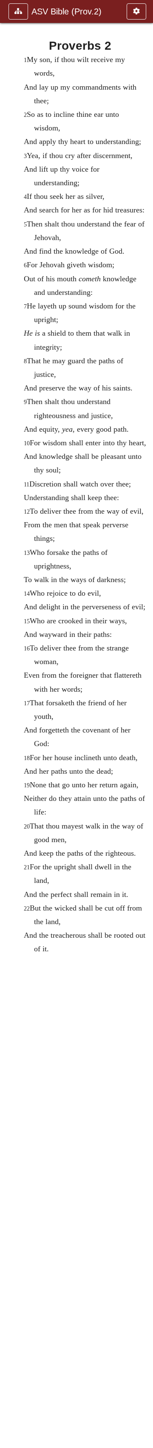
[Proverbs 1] (10, 724)
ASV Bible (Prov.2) (66, 11)
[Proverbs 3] (143, 724)
